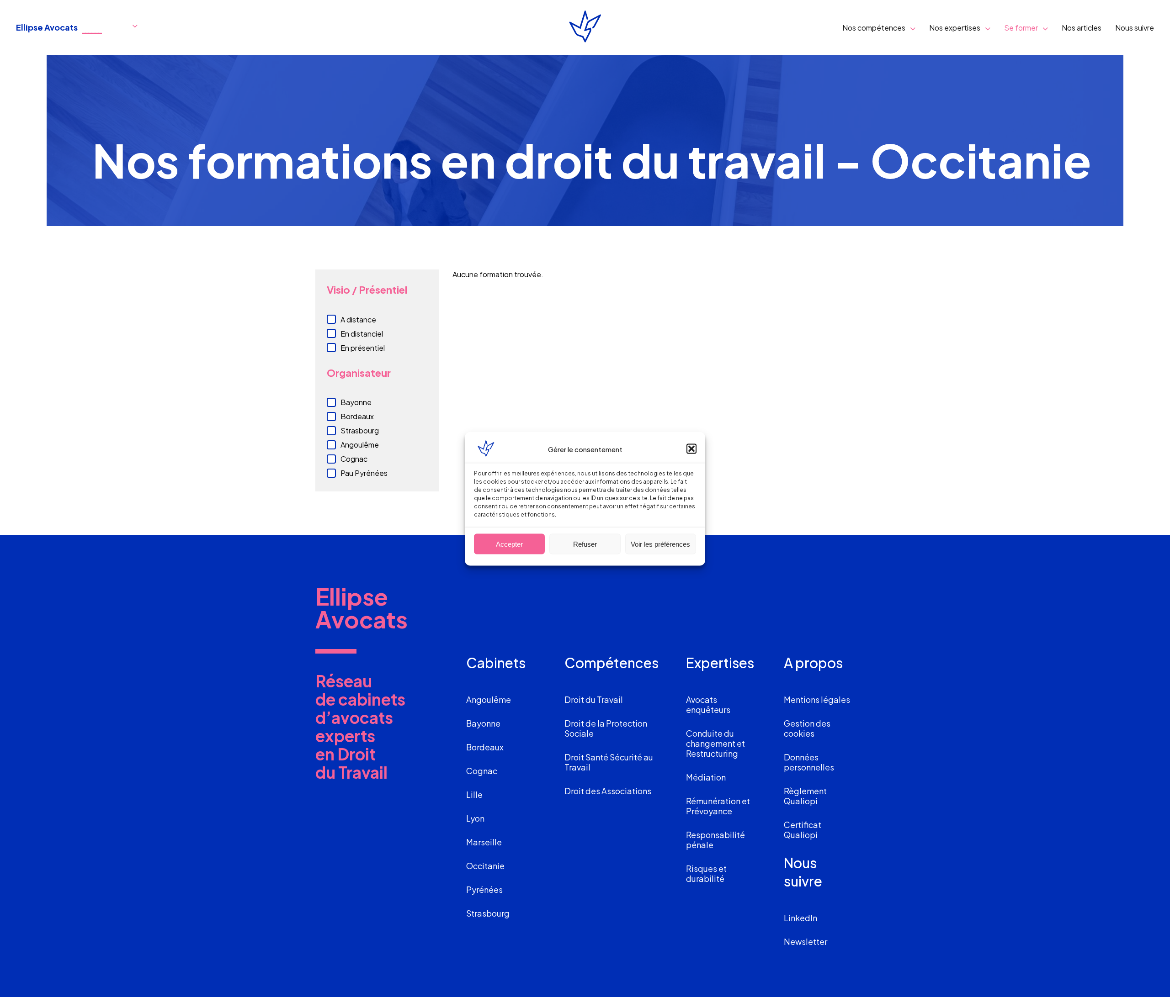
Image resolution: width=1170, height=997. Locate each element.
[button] (691, 448)
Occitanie (485, 865)
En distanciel (361, 333)
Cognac (353, 459)
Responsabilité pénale (715, 839)
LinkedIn (800, 918)
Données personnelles (809, 762)
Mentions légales (817, 699)
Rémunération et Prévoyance (718, 806)
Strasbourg (359, 430)
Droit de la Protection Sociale (605, 728)
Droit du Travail (593, 699)
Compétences (611, 662)
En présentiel (362, 348)
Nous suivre (1134, 27)
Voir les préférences (660, 544)
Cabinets (496, 662)
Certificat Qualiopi (802, 829)
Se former (1021, 27)
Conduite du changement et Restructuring (715, 743)
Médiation (706, 777)
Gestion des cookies (807, 728)
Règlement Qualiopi (805, 796)
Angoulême (359, 444)
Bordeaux (357, 416)
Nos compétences (873, 27)
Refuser (585, 544)
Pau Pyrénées (364, 473)
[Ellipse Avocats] (585, 27)
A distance (358, 319)
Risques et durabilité (706, 873)
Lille (474, 794)
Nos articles (1081, 27)
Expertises (720, 662)
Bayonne (356, 402)
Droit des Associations (607, 791)
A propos (813, 662)
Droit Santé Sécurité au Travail (608, 762)
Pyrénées (484, 889)
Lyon (475, 818)
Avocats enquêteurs (708, 704)
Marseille (484, 842)
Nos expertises (954, 27)
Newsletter (805, 941)
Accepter (509, 544)
